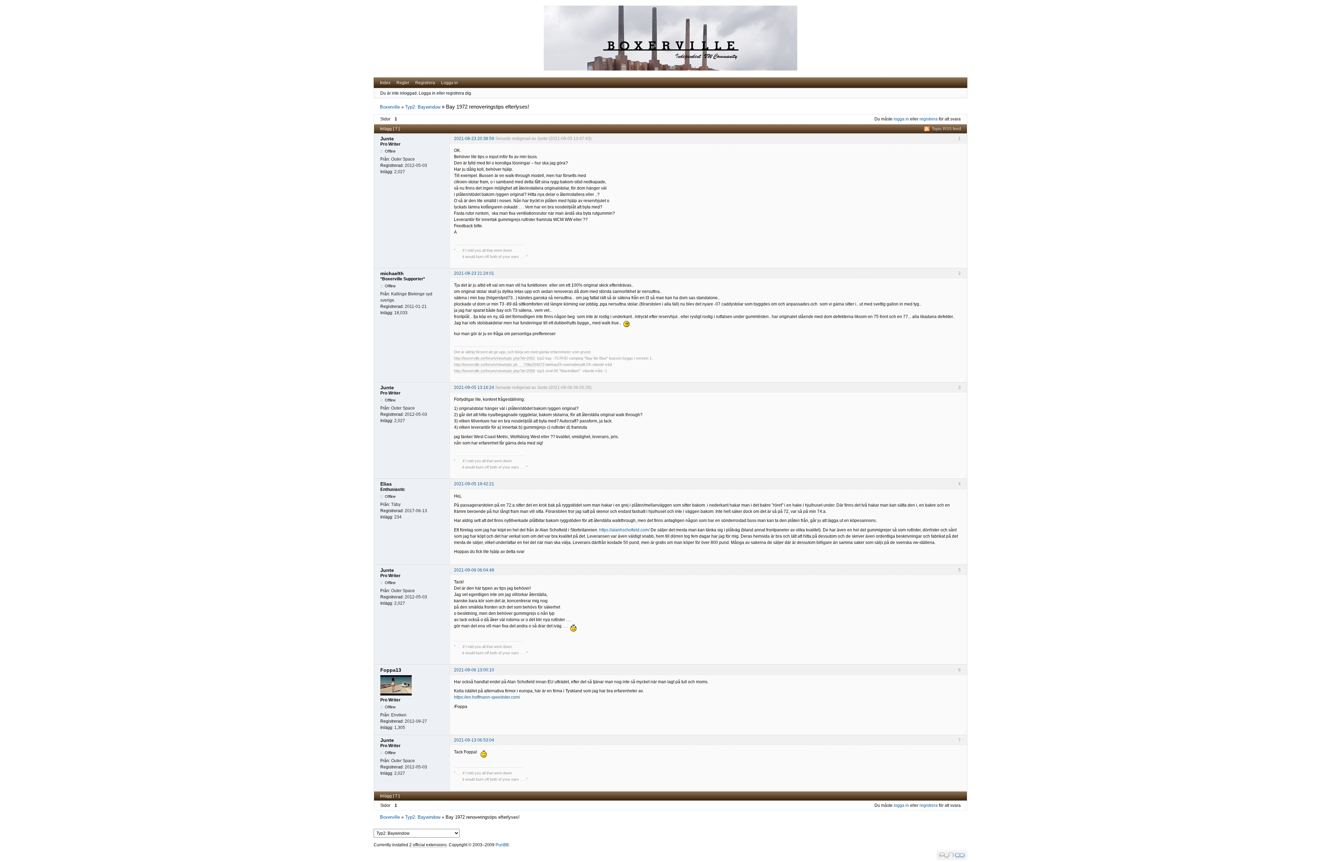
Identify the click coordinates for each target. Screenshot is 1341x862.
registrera (928, 119)
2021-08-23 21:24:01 (474, 273)
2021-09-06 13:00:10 (474, 670)
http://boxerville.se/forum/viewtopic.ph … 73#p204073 (499, 364)
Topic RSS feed (946, 128)
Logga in (449, 82)
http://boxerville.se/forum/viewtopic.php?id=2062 (494, 358)
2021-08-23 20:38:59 (474, 138)
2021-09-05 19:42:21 (474, 483)
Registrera (425, 82)
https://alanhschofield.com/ (624, 530)
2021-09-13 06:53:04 (474, 740)
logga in (901, 119)
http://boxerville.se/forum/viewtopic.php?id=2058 (494, 371)
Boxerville (390, 107)
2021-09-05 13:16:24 (474, 387)
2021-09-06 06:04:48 (474, 570)
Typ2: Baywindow (422, 107)
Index (385, 82)
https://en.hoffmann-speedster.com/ (487, 697)
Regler (402, 82)
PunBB (502, 844)
